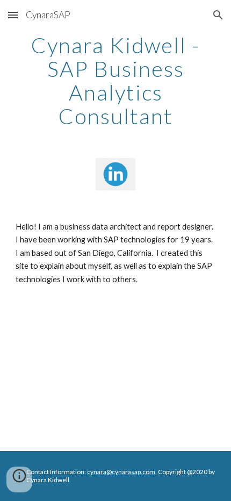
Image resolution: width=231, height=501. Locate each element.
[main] (115, 80)
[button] (13, 15)
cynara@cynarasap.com (121, 472)
